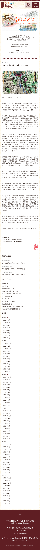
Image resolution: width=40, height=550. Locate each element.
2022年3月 (6, 467)
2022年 (4, 442)
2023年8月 (6, 421)
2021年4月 (6, 498)
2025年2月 (6, 369)
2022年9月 (6, 452)
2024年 (4, 374)
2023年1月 (6, 439)
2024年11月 (7, 379)
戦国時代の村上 (8, 288)
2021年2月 (6, 503)
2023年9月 (6, 418)
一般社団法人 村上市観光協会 (20, 522)
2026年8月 (6, 320)
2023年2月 (6, 436)
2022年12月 (7, 444)
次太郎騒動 (7, 304)
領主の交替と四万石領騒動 (11, 309)
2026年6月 (6, 325)
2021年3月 (6, 501)
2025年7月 (6, 356)
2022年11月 (7, 447)
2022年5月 (6, 462)
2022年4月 (6, 465)
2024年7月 (6, 390)
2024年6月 (6, 392)
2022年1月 (6, 472)
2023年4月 (6, 431)
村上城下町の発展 (8, 301)
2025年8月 (6, 353)
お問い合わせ (32, 538)
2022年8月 (6, 454)
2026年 (4, 317)
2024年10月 (7, 382)
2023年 (4, 408)
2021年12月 (7, 478)
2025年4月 (6, 364)
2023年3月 (6, 433)
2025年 (4, 341)
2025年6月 (6, 359)
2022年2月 (6, 470)
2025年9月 (6, 351)
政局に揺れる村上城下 (10, 291)
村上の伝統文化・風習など (11, 294)
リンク (25, 540)
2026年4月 (6, 330)
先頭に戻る (20, 515)
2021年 (4, 475)
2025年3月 (6, 366)
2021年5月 (6, 496)
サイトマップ (17, 540)
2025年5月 (6, 361)
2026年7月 (6, 322)
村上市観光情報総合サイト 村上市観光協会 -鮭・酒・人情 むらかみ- (7, 5)
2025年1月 (6, 371)
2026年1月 (6, 338)
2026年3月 (6, 333)
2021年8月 (6, 488)
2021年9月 (6, 485)
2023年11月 (7, 413)
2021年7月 (6, 490)
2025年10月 (7, 348)
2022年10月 (7, 449)
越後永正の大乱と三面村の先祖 (12, 306)
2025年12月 (7, 343)
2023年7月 (6, 423)
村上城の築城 (7, 296)
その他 (5, 283)
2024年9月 (6, 385)
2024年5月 (6, 395)
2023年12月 (7, 411)
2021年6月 (6, 493)
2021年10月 (7, 483)
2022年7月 (6, 457)
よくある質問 (22, 538)
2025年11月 (7, 346)
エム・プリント (18, 97)
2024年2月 (6, 402)
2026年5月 (6, 328)
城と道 (5, 286)
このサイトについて (9, 538)
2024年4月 (6, 397)
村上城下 (6, 299)
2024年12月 (7, 377)
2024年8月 (6, 387)
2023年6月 (6, 426)
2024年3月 (6, 400)
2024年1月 (6, 405)
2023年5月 (6, 428)
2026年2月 (6, 335)
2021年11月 (7, 480)
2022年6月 (6, 459)
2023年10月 (7, 416)
